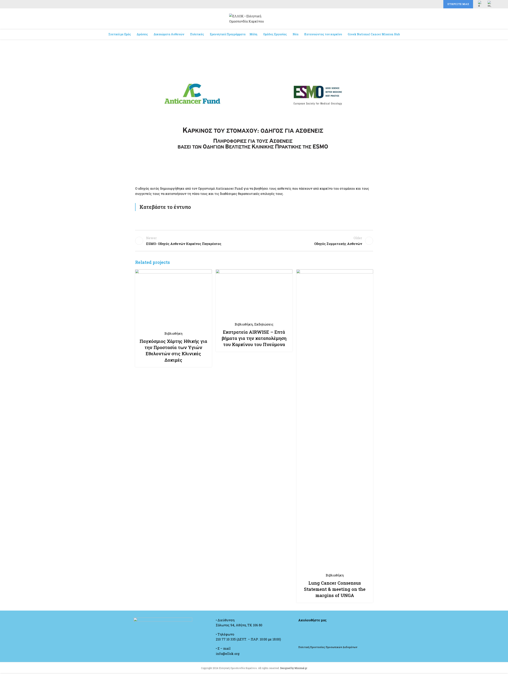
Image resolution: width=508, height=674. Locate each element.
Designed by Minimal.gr (293, 668)
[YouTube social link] (432, 4)
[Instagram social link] (427, 4)
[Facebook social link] (417, 4)
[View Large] (207, 273)
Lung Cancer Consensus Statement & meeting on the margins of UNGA (334, 589)
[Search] (490, 19)
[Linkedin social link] (437, 4)
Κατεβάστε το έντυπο (165, 207)
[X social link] (422, 4)
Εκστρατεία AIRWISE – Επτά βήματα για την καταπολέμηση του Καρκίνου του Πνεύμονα (254, 338)
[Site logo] (254, 18)
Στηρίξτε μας (458, 4)
